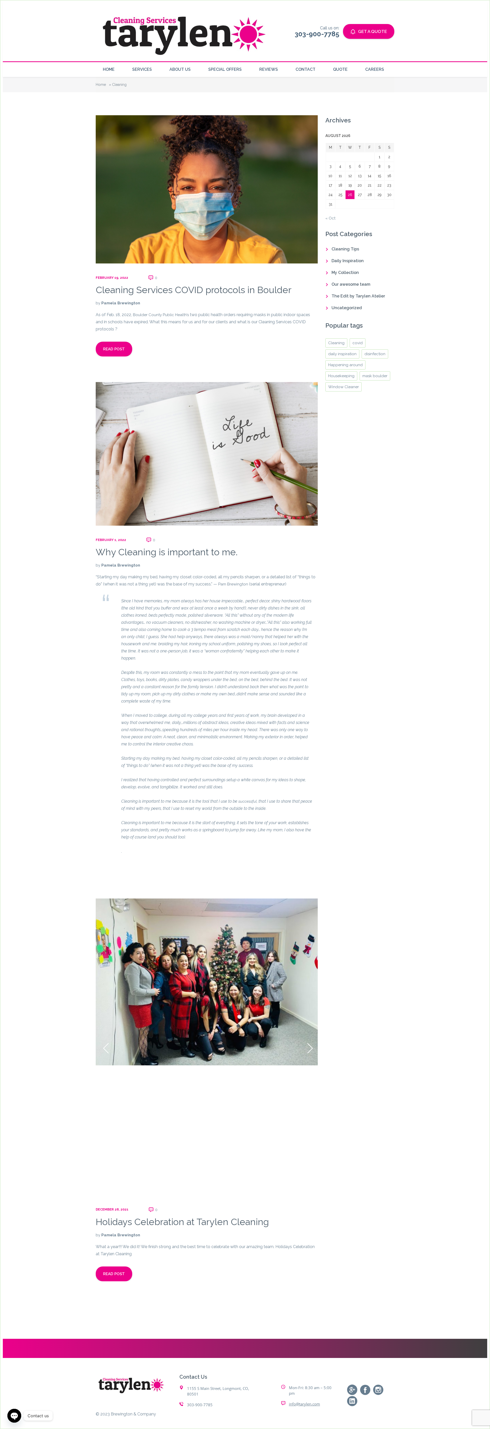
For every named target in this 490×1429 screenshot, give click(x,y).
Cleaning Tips (345, 249)
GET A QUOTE (372, 31)
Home (109, 69)
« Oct (330, 218)
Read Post (114, 349)
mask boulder (374, 376)
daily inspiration (342, 354)
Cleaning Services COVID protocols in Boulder (193, 289)
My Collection (345, 272)
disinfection (374, 354)
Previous (104, 1047)
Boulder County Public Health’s (161, 315)
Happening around (345, 365)
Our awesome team (351, 284)
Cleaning (336, 343)
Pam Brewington (233, 584)
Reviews (268, 69)
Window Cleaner (343, 387)
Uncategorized (347, 307)
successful (247, 801)
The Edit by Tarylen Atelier (358, 296)
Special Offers (225, 69)
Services (142, 69)
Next (309, 1047)
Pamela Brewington (120, 303)
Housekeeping (341, 376)
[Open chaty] (14, 1416)
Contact (305, 69)
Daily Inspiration (348, 260)
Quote (340, 69)
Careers (374, 69)
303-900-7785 (200, 1404)
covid (357, 343)
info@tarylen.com (304, 1404)
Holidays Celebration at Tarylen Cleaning (182, 1221)
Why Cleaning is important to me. (167, 552)
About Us (180, 69)
